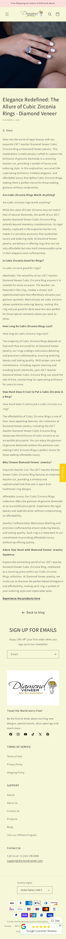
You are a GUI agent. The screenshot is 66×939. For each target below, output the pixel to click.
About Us (12, 803)
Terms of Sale (14, 756)
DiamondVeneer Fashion (25, 921)
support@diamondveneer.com (25, 860)
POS (39, 921)
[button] (7, 14)
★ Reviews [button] (62, 472)
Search (11, 795)
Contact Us (13, 811)
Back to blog (36, 612)
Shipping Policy (15, 772)
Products (12, 819)
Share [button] (9, 130)
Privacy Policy (14, 764)
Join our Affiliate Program (22, 835)
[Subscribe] (55, 654)
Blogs (10, 827)
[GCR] (23, 926)
